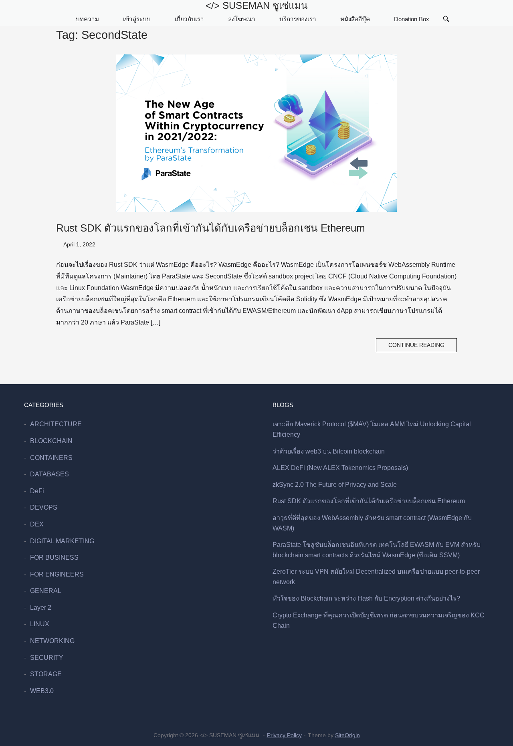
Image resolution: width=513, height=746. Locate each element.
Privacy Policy (284, 735)
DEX (37, 524)
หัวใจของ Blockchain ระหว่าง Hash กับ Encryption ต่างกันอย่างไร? (366, 598)
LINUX (39, 624)
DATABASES (49, 474)
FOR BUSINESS (54, 557)
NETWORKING (52, 640)
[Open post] (256, 133)
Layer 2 (40, 607)
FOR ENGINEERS (57, 574)
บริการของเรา (297, 19)
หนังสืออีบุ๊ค (355, 19)
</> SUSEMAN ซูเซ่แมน (256, 5)
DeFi (37, 491)
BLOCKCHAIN (51, 441)
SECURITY (46, 657)
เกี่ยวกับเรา (189, 19)
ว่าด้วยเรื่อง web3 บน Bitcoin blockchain (329, 451)
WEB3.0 (42, 691)
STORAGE (46, 674)
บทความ (87, 19)
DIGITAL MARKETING (62, 541)
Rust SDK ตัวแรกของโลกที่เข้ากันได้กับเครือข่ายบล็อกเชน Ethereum (210, 228)
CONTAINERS (51, 457)
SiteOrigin (347, 735)
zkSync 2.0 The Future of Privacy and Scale (335, 484)
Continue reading (416, 345)
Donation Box (411, 19)
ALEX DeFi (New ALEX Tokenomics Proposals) (340, 467)
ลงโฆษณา (241, 19)
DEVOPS (43, 507)
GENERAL (45, 590)
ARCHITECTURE (56, 424)
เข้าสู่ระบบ (137, 19)
